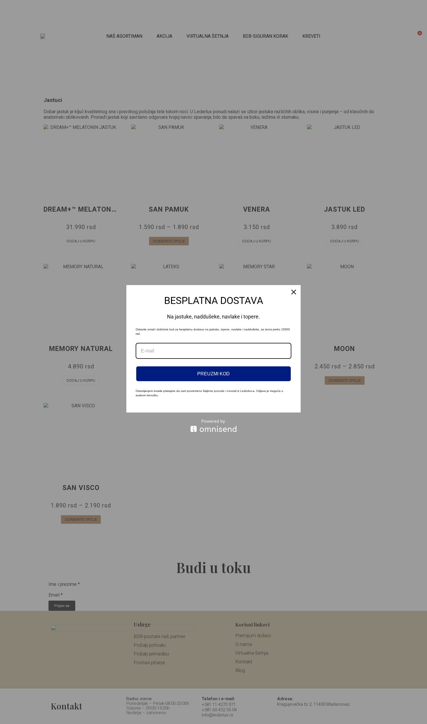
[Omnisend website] (213, 426)
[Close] (294, 292)
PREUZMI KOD (213, 373)
